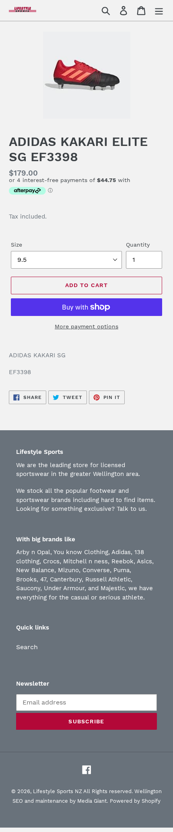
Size (16, 244)
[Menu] (159, 11)
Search (27, 647)
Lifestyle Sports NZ (57, 791)
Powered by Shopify (135, 801)
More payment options (86, 326)
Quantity (138, 244)
